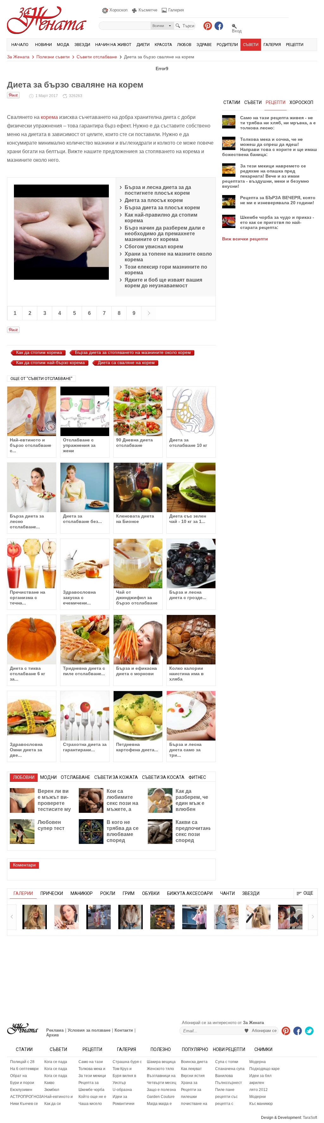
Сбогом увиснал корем (154, 246)
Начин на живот (113, 44)
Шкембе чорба (91, 1089)
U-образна (122, 1089)
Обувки (150, 893)
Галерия (272, 44)
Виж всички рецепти (245, 238)
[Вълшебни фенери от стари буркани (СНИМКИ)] (162, 916)
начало (19, 44)
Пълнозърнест (228, 1083)
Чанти (227, 893)
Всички (158, 26)
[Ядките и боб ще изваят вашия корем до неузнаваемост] (148, 313)
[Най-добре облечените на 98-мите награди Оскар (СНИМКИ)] (226, 916)
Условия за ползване (89, 1030)
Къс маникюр (261, 1103)
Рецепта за (88, 1083)
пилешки (189, 1096)
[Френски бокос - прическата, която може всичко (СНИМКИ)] (258, 916)
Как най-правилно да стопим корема (161, 217)
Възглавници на (161, 1076)
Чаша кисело (90, 1103)
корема (49, 117)
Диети (143, 44)
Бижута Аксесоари (190, 893)
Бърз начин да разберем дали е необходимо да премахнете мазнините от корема (165, 233)
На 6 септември (24, 1069)
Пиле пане (224, 1089)
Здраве (204, 44)
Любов (184, 44)
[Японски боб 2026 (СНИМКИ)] (290, 916)
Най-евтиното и (58, 1096)
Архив (52, 1035)
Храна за (189, 1083)
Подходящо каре (264, 1069)
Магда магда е (159, 1103)
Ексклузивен (21, 1089)
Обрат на (18, 1076)
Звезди (82, 44)
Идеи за (120, 1096)
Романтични (123, 1103)
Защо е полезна (161, 1089)
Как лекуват (191, 1069)
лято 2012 (258, 1089)
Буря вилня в (124, 1076)
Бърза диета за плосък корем (162, 207)
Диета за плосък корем (154, 200)
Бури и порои (22, 1083)
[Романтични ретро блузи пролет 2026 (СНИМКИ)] (130, 916)
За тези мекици (92, 1076)
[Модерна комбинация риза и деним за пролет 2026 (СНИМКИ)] (194, 916)
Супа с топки (226, 1062)
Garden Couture (161, 1096)
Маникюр (82, 893)
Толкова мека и (91, 1069)
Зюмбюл (51, 1089)
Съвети (251, 44)
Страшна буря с (127, 1062)
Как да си (52, 1103)
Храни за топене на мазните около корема (168, 256)
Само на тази (90, 1062)
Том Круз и (122, 1069)
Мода (63, 44)
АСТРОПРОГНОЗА (25, 1096)
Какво (49, 1083)
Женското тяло (160, 1069)
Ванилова (224, 1076)
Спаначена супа (230, 1069)
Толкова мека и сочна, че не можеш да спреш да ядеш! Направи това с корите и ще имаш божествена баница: (269, 147)
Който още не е (92, 1096)
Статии (24, 1049)
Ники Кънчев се (24, 1103)
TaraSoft (310, 1117)
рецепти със (226, 1096)
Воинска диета (194, 1062)
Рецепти (294, 44)
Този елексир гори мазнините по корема (166, 269)
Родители (227, 44)
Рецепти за (191, 1089)
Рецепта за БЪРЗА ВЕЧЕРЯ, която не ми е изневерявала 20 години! (277, 200)
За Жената (18, 56)
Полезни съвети (53, 56)
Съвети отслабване (97, 56)
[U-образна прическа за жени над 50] (66, 916)
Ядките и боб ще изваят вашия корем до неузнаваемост (163, 282)
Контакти (124, 1030)
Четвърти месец (161, 1083)
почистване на (194, 1103)
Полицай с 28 (22, 1062)
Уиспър (119, 1083)
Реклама (55, 1030)
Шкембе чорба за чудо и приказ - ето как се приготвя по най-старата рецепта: (277, 222)
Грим (128, 893)
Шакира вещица (161, 1062)
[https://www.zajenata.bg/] (22, 1028)
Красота (163, 44)
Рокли (107, 893)
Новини (43, 44)
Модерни (257, 1096)
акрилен (256, 1083)
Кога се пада (55, 1062)
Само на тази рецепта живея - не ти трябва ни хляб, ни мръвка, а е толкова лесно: (278, 122)
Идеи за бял (260, 1076)
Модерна (257, 1062)
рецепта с (224, 1103)
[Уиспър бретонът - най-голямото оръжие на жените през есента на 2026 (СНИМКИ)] (34, 916)
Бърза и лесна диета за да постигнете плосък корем (158, 190)
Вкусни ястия (193, 1076)
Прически (51, 893)
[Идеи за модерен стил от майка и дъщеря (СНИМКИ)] (98, 916)
